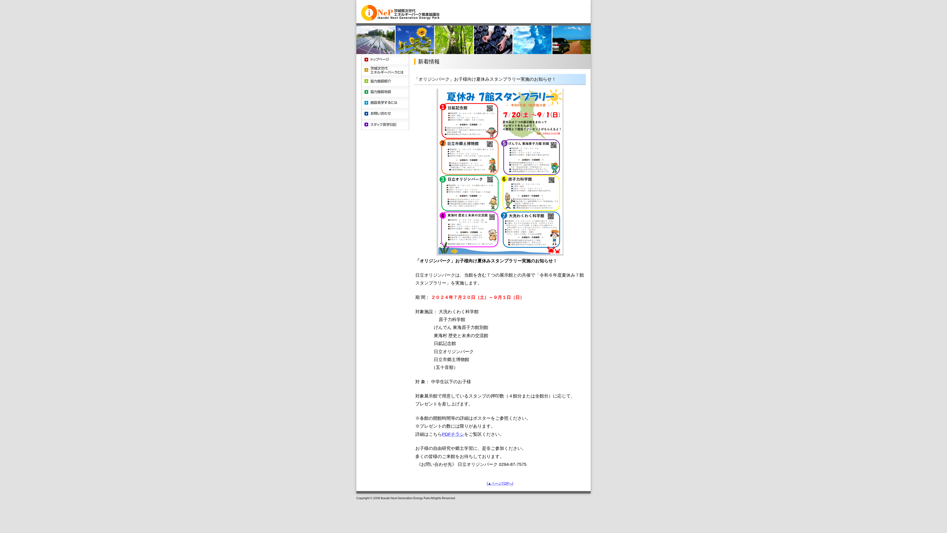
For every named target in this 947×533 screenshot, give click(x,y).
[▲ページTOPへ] (500, 483)
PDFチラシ (453, 434)
